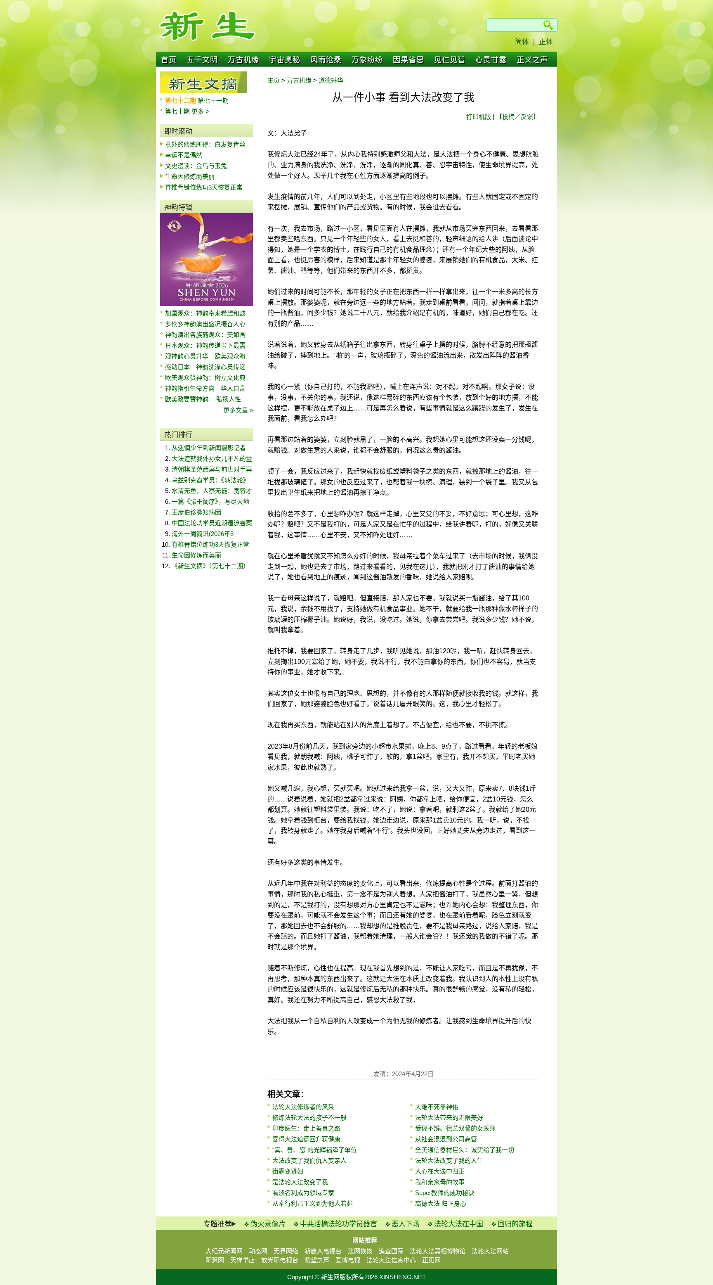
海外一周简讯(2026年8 (203, 533)
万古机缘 (243, 60)
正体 (546, 42)
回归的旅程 (515, 1224)
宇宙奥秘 (284, 60)
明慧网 (214, 1260)
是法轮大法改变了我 (300, 1181)
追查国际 (391, 1250)
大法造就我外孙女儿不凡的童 (212, 458)
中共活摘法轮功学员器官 (338, 1224)
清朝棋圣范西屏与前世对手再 (212, 469)
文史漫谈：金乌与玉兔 (196, 165)
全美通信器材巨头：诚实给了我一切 (464, 1149)
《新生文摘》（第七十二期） (210, 565)
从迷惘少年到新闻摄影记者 (209, 447)
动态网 (258, 1250)
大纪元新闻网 (224, 1250)
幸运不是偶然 (183, 155)
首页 (169, 60)
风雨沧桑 (326, 60)
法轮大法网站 (490, 1250)
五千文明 (202, 60)
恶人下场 (406, 1224)
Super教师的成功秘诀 (445, 1192)
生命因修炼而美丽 (190, 176)
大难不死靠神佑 (436, 1106)
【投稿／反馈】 (517, 116)
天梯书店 (242, 1260)
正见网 (431, 1260)
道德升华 (331, 80)
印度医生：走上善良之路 (306, 1128)
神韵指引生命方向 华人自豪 (205, 388)
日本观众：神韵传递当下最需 (205, 345)
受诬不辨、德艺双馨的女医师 (455, 1128)
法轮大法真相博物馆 (437, 1250)
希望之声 (317, 1260)
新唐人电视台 (323, 1250)
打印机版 (478, 116)
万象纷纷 (367, 60)
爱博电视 (347, 1260)
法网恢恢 (360, 1250)
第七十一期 (213, 100)
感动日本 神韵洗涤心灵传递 (205, 366)
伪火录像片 (268, 1224)
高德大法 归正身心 (440, 1203)
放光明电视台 (279, 1260)
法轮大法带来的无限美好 (449, 1117)
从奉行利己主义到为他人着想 (312, 1203)
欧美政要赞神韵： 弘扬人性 (203, 399)
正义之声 (532, 60)
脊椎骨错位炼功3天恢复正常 (204, 187)
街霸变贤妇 (287, 1171)
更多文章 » (238, 410)
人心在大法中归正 (440, 1171)
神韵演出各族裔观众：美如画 (205, 334)
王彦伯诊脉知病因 (196, 512)
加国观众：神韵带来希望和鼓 (205, 313)
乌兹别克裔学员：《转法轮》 (210, 480)
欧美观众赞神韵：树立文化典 (205, 377)
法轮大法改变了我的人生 (449, 1160)
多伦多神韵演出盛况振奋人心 (205, 323)
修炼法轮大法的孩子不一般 (309, 1117)
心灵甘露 (491, 60)
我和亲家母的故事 (440, 1181)
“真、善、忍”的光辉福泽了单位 (314, 1149)
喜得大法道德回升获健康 (306, 1139)
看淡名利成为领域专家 (303, 1192)
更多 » (200, 111)
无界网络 (286, 1250)
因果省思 (408, 60)
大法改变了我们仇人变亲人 (309, 1160)
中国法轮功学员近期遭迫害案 (212, 522)
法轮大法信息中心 (391, 1260)
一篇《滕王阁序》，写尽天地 (210, 501)
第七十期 (178, 111)
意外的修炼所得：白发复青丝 (205, 144)
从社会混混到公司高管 (446, 1139)
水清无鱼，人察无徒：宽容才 (212, 490)
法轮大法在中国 (458, 1224)
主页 (273, 80)
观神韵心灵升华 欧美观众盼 (205, 356)
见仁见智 (449, 60)
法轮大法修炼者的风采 (303, 1106)
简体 (522, 42)
